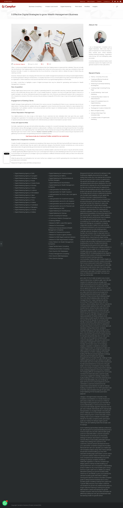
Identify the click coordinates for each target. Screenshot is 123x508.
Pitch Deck (78, 6)
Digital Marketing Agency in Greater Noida (27, 183)
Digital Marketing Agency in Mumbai (25, 185)
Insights (94, 6)
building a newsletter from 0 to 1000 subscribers (94, 388)
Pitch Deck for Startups (56, 258)
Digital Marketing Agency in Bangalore (26, 207)
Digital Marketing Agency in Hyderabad (26, 205)
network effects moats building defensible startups (95, 439)
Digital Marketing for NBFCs (57, 176)
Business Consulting (35, 6)
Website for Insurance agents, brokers (60, 234)
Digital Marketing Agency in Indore (25, 188)
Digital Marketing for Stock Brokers (59, 182)
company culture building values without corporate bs (96, 304)
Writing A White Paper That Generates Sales (98, 114)
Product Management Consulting (59, 253)
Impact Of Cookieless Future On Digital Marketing (99, 102)
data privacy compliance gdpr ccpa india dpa (98, 280)
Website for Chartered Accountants (59, 232)
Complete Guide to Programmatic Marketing (100, 118)
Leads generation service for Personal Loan (61, 206)
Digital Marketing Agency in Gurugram (26, 176)
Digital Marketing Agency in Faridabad (26, 178)
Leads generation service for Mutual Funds (61, 203)
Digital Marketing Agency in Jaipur (25, 195)
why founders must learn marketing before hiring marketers (94, 197)
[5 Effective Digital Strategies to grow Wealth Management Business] (47, 43)
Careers (99, 1)
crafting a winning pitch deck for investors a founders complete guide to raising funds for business (95, 477)
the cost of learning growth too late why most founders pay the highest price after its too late (95, 187)
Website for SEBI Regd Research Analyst (61, 239)
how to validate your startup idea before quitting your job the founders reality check (95, 471)
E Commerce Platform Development (60, 218)
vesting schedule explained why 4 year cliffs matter (95, 306)
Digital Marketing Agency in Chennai (25, 209)
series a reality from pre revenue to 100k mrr (96, 401)
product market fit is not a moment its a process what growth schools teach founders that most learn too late (95, 201)
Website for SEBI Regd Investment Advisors (62, 237)
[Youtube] (120, 1)
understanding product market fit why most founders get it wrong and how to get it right (96, 467)
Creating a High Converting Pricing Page (100, 88)
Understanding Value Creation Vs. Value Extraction (100, 97)
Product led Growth (51, 6)
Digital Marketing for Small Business (59, 211)
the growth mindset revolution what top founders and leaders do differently (95, 491)
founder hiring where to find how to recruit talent (94, 326)
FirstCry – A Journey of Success (99, 76)
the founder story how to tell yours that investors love (96, 362)
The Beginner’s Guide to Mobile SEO (101, 108)
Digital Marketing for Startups (58, 213)
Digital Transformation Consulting (59, 246)
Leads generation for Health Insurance (60, 192)
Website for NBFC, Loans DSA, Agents (60, 223)
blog (81, 173)
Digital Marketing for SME (56, 208)
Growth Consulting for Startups (58, 215)
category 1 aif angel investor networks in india (93, 397)
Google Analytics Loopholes (98, 105)
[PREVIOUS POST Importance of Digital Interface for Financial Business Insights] (1, 244)
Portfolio (87, 6)
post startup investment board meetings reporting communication (95, 257)
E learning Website (54, 220)
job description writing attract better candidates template (95, 328)
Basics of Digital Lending (97, 110)
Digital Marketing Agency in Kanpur (25, 197)
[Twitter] (115, 1)
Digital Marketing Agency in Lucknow (26, 190)
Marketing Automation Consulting (59, 249)
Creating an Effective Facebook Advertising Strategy (99, 80)
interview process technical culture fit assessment (94, 324)
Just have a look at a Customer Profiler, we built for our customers (47, 136)
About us (82, 1)
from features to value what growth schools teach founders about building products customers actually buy (94, 205)
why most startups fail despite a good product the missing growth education (95, 209)
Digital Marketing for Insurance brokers (60, 173)
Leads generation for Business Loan (59, 189)
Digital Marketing (65, 6)
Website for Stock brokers (56, 225)
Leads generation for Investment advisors (61, 198)
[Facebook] (112, 1)
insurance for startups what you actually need (93, 282)
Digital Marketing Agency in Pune (25, 200)
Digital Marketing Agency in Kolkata (25, 202)
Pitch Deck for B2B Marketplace (58, 256)
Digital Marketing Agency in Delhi (24, 173)
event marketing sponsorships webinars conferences (95, 428)
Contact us (107, 1)
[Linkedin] (117, 1)
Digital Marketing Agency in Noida (25, 180)
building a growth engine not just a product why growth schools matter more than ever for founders (95, 191)
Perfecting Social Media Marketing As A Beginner (100, 84)
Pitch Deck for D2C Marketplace (58, 251)
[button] (4, 503)
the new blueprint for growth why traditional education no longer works (96, 485)
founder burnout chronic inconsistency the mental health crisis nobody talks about (95, 221)
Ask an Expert (91, 1)
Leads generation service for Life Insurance (61, 201)
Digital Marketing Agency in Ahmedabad (27, 193)
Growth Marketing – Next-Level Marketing (99, 93)
